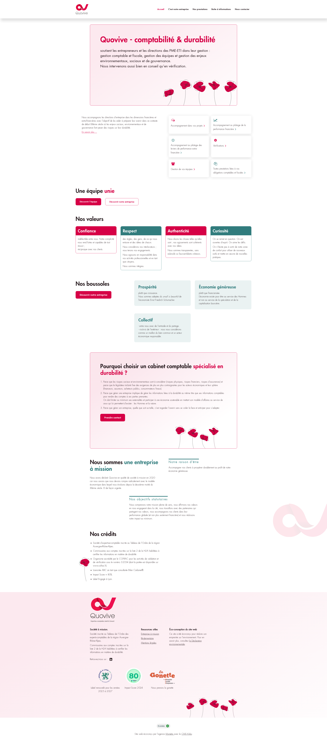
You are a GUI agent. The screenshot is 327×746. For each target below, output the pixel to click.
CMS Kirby (187, 734)
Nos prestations (200, 9)
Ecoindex (163, 726)
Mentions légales (148, 642)
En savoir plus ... (89, 132)
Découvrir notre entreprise (121, 201)
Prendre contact (112, 417)
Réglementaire (147, 638)
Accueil (160, 9)
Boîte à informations (221, 9)
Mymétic (170, 734)
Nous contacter (242, 9)
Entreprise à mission (150, 634)
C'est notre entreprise (178, 9)
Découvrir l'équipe (88, 201)
